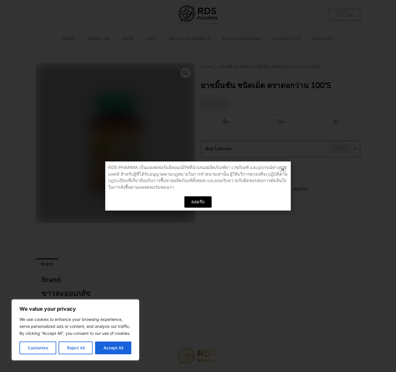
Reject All (76, 347)
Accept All (113, 347)
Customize (38, 347)
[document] (198, 186)
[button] (283, 169)
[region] (75, 329)
